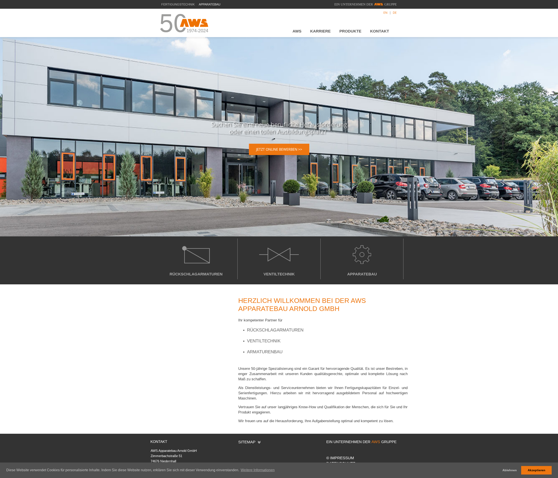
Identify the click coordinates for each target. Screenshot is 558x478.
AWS (297, 31)
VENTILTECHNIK (279, 274)
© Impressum (340, 458)
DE (395, 12)
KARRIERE (320, 31)
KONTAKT (381, 31)
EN (385, 12)
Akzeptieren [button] (536, 470)
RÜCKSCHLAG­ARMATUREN (196, 274)
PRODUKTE (350, 31)
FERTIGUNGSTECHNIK (178, 4)
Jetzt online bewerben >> (279, 149)
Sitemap (246, 442)
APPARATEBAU (209, 4)
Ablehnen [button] (509, 470)
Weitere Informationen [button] (258, 470)
